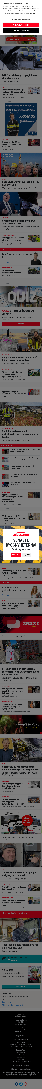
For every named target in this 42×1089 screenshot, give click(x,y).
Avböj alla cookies (21, 30)
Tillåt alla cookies (21, 25)
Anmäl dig (16, 555)
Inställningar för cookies (21, 19)
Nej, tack (26, 555)
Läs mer (32, 13)
